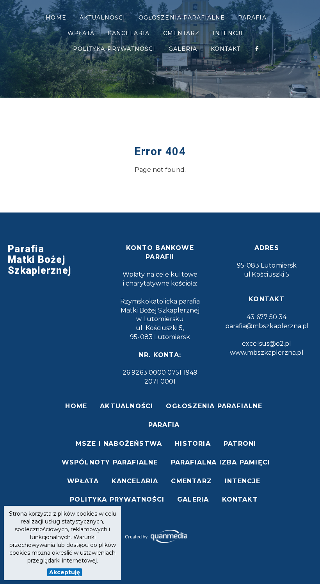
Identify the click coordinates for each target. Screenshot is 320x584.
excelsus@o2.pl (266, 343)
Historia (193, 443)
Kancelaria (129, 33)
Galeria (183, 48)
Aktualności (103, 17)
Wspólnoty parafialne (110, 462)
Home (56, 17)
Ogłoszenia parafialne (182, 17)
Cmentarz (181, 33)
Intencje (229, 33)
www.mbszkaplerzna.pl (267, 352)
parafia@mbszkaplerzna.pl (267, 326)
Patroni (240, 443)
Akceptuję (64, 572)
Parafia (252, 17)
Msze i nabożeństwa (119, 443)
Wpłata (81, 33)
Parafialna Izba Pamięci (220, 462)
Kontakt (225, 48)
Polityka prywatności (114, 48)
